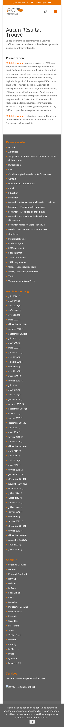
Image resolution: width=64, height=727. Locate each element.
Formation (13, 197)
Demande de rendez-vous (21, 183)
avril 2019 (13, 371)
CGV (10, 169)
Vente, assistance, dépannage (23, 271)
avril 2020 (13, 357)
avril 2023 (13, 314)
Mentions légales (17, 238)
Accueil (11, 147)
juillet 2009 (13, 549)
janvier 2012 (14, 511)
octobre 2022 (14, 329)
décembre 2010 (16, 525)
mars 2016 (13, 432)
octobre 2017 (14, 404)
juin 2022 (12, 338)
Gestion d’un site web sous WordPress (27, 229)
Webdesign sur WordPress (21, 280)
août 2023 (13, 310)
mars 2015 (13, 464)
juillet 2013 (13, 497)
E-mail (11, 188)
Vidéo (11, 276)
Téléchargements (17, 262)
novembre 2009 (16, 540)
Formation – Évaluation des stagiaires (26, 206)
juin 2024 (12, 296)
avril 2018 (13, 394)
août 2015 (13, 451)
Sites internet (15, 252)
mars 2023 (13, 319)
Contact (12, 178)
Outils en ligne (15, 243)
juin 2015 (12, 455)
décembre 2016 (16, 422)
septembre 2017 (16, 408)
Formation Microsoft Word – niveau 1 (26, 224)
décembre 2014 (16, 479)
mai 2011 (12, 516)
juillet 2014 (13, 493)
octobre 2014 (14, 488)
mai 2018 (12, 390)
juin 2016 (12, 427)
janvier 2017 (14, 418)
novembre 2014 (16, 483)
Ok (32, 722)
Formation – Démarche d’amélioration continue (31, 202)
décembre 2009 (16, 535)
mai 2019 (12, 366)
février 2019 (14, 380)
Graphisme (13, 234)
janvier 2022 (14, 352)
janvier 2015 (14, 474)
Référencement (16, 248)
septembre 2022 (16, 333)
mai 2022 (12, 343)
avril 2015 (13, 460)
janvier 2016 (14, 441)
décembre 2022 (16, 324)
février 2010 (14, 530)
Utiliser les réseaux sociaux (22, 266)
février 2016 (14, 436)
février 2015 (14, 469)
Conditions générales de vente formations (29, 174)
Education (13, 192)
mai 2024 (12, 300)
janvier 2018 (14, 399)
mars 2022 (13, 347)
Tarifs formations (17, 257)
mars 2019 (13, 375)
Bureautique (14, 164)
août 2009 (13, 544)
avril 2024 (13, 305)
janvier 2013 (14, 502)
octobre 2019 (14, 361)
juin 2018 (12, 385)
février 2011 (14, 521)
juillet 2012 (13, 507)
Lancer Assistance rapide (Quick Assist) (25, 678)
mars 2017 (13, 413)
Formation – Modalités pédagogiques (26, 211)
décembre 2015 (16, 446)
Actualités (13, 151)
